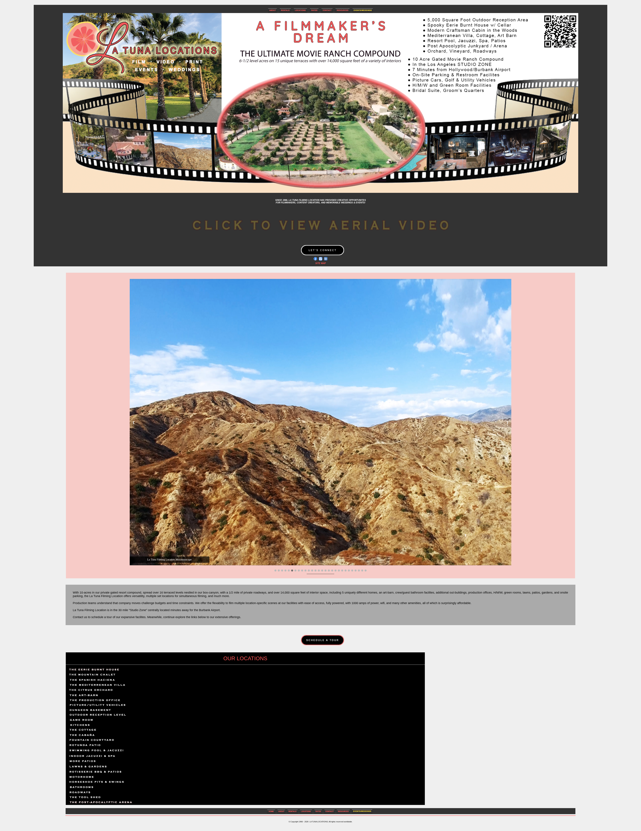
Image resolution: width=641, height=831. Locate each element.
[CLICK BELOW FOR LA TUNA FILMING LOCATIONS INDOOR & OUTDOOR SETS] (306, 813)
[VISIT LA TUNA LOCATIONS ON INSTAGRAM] (320, 258)
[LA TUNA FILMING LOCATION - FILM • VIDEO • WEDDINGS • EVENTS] (320, 191)
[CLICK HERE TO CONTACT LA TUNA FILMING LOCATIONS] (327, 11)
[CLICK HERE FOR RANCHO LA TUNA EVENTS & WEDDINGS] (362, 11)
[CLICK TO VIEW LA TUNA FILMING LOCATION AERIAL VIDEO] (320, 240)
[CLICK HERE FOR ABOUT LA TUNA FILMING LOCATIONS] (272, 11)
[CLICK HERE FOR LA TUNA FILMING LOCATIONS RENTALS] (285, 11)
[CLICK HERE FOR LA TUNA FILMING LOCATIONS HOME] (271, 813)
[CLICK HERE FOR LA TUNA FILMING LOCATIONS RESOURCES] (342, 11)
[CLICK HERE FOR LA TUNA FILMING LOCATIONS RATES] (314, 11)
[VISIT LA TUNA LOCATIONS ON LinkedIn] (326, 258)
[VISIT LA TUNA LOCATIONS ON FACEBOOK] (315, 258)
